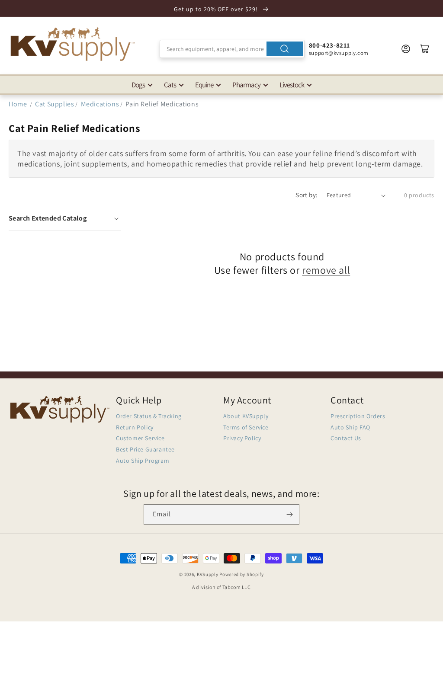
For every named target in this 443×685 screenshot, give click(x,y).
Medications (100, 104)
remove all (326, 270)
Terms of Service (246, 427)
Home (18, 104)
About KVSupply (245, 416)
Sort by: (306, 195)
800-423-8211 (329, 45)
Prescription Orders (358, 416)
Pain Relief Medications (162, 104)
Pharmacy (246, 85)
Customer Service (140, 438)
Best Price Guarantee (145, 449)
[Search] (284, 49)
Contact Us (346, 438)
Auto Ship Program (142, 460)
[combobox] (232, 49)
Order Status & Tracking (149, 416)
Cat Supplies (54, 104)
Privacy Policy (242, 438)
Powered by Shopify (241, 574)
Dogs (138, 85)
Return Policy (135, 427)
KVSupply (207, 574)
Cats (170, 85)
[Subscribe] (289, 514)
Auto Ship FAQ (350, 427)
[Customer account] (405, 48)
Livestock (291, 85)
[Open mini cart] (424, 48)
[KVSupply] (73, 44)
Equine (204, 85)
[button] (65, 218)
